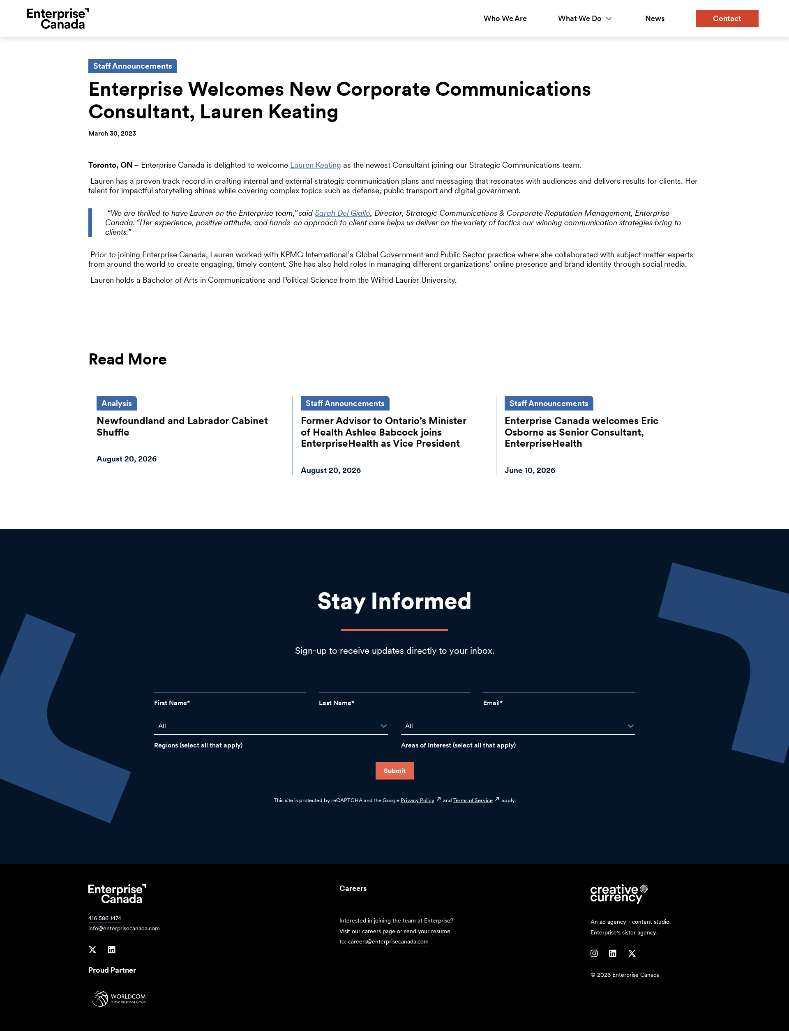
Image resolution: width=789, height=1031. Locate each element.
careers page (378, 931)
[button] (383, 726)
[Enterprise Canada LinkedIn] (111, 950)
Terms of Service (473, 800)
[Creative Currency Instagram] (594, 954)
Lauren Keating (315, 165)
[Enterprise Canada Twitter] (92, 950)
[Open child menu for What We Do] (609, 19)
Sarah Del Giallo (342, 213)
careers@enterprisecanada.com (388, 941)
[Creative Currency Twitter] (632, 954)
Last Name (335, 703)
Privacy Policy (417, 800)
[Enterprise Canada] (58, 18)
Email (491, 703)
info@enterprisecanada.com (124, 928)
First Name (170, 703)
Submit (395, 771)
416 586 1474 (104, 918)
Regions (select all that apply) (198, 745)
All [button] (162, 726)
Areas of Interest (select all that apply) (458, 745)
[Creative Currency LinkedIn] (612, 954)
